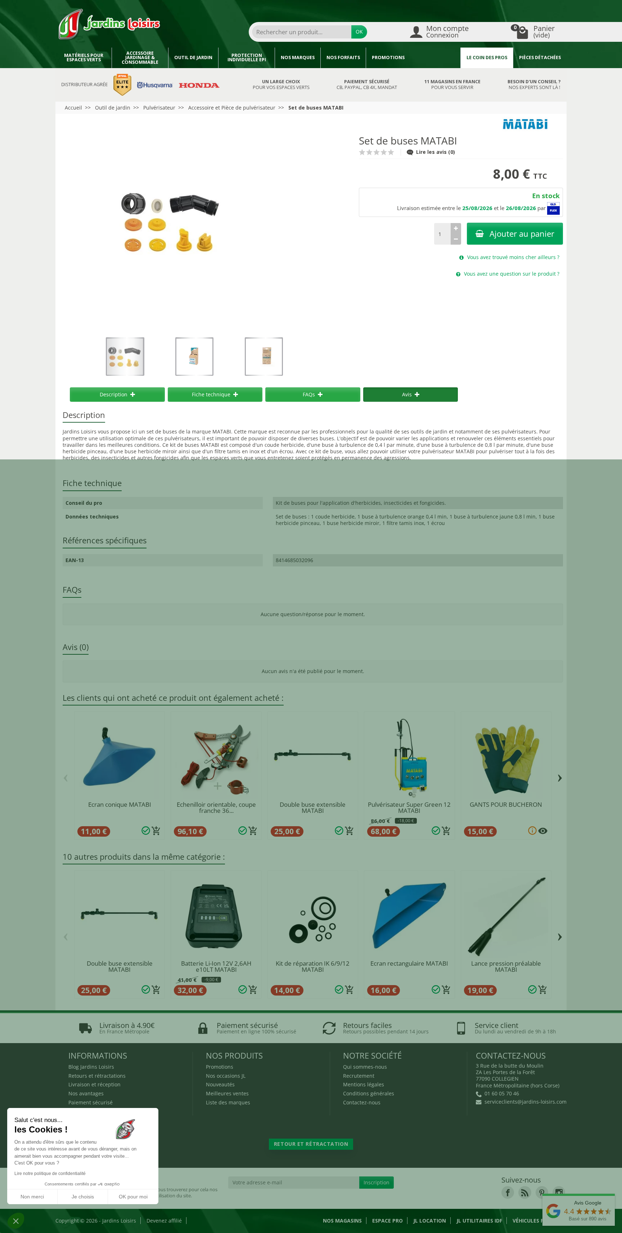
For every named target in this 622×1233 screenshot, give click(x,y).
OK (359, 31)
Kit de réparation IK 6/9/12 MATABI (313, 966)
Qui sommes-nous (365, 1066)
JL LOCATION (429, 1220)
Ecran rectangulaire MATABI (409, 963)
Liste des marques (228, 1102)
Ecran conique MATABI (119, 804)
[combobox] (301, 32)
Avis (407, 394)
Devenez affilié (164, 1220)
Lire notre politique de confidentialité (50, 1173)
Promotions (388, 57)
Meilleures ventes (227, 1093)
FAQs (309, 394)
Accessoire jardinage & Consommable (140, 57)
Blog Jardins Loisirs (91, 1066)
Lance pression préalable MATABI (506, 966)
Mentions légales (363, 1084)
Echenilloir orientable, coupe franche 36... (216, 807)
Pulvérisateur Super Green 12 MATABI (409, 807)
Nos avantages (86, 1093)
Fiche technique (211, 394)
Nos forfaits (343, 57)
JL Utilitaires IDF (479, 1220)
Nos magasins (342, 1220)
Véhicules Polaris (537, 1220)
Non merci (32, 1196)
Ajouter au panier (522, 233)
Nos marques (298, 57)
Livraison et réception (94, 1084)
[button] (15, 1220)
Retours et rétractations (97, 1075)
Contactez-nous (361, 1102)
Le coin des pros (486, 57)
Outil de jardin (193, 57)
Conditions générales (368, 1093)
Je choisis (83, 1196)
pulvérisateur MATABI (448, 451)
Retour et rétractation (311, 1143)
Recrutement (358, 1075)
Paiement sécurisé (90, 1102)
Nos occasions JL (225, 1075)
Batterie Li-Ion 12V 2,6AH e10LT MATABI (216, 966)
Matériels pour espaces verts (83, 57)
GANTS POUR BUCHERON (506, 804)
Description (113, 394)
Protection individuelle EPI (246, 57)
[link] (507, 1192)
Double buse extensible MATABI (313, 807)
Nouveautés (220, 1084)
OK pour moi (133, 1196)
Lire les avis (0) (435, 151)
